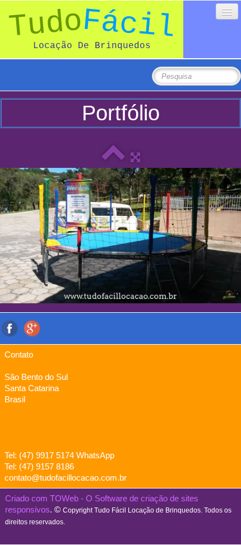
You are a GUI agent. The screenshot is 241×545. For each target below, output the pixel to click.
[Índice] (113, 157)
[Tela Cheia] (135, 157)
